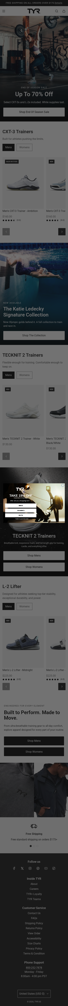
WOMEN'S (20, 510)
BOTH (21, 515)
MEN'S (21, 505)
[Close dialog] (62, 485)
